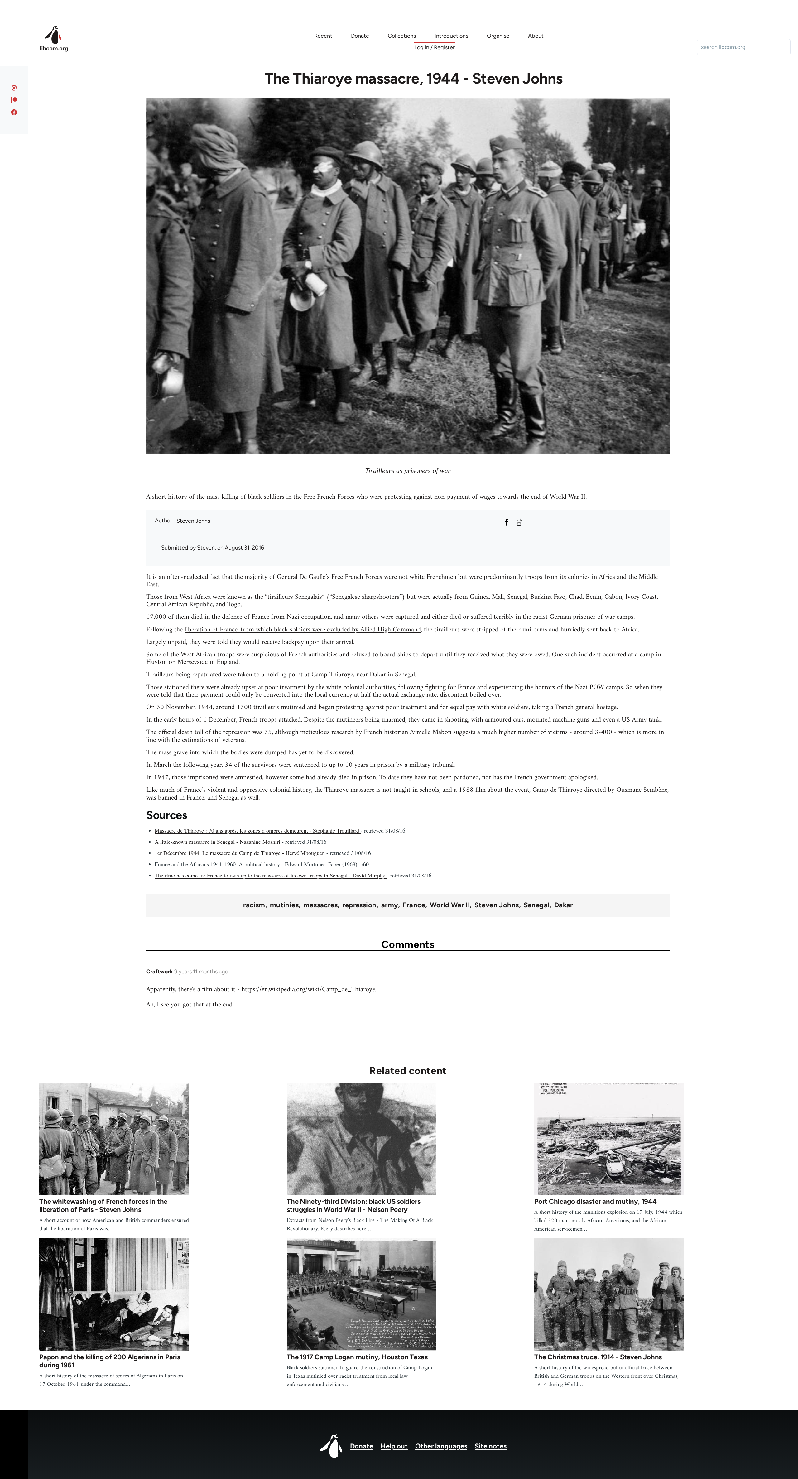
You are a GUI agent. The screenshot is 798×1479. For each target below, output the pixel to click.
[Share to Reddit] (519, 522)
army (389, 905)
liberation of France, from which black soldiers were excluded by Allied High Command (303, 630)
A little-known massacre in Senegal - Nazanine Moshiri (218, 841)
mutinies (284, 905)
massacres (320, 905)
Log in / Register (434, 47)
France (414, 905)
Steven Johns (193, 520)
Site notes (491, 1446)
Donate (361, 1446)
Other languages (441, 1446)
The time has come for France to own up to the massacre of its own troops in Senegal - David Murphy (271, 875)
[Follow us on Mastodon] (14, 88)
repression (359, 905)
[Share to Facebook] (507, 522)
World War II (450, 905)
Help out (394, 1446)
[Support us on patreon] (14, 100)
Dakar (563, 905)
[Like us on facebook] (14, 112)
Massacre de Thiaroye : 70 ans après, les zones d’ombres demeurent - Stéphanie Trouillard (258, 830)
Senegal (537, 905)
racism (254, 905)
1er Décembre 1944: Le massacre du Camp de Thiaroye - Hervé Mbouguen (240, 853)
